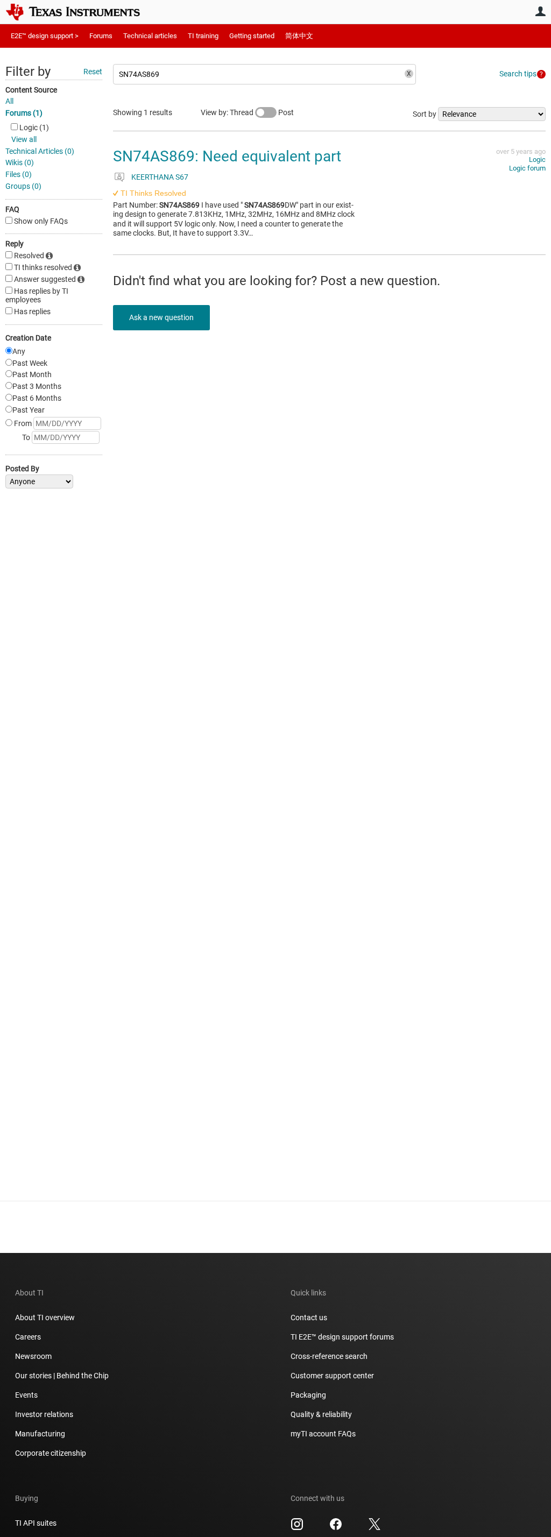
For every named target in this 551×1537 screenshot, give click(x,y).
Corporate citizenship (50, 1453)
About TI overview (45, 1317)
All (9, 101)
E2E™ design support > (45, 36)
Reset (92, 71)
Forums (100, 36)
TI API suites (35, 1523)
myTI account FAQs (323, 1433)
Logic (537, 159)
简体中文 (299, 36)
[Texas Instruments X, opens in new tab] (374, 1528)
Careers (28, 1337)
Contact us (309, 1317)
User (540, 11)
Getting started (251, 36)
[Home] (80, 11)
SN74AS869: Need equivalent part (227, 156)
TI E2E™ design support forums (342, 1337)
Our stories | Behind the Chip (62, 1375)
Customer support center (332, 1375)
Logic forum (527, 168)
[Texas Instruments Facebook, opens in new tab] (335, 1528)
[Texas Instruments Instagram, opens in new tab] (297, 1528)
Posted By (22, 468)
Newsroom (33, 1356)
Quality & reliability (321, 1414)
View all (24, 139)
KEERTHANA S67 (159, 177)
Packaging (308, 1395)
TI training (203, 36)
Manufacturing (40, 1433)
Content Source (31, 90)
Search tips (517, 73)
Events (26, 1395)
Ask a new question (161, 317)
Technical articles (150, 36)
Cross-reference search (329, 1356)
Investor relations (44, 1414)
